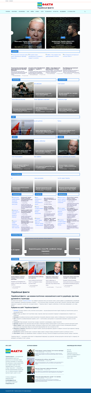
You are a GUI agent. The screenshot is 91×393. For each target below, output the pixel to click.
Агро (42, 11)
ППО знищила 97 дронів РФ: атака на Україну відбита (44, 167)
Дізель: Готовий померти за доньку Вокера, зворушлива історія (49, 208)
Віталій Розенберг (63, 111)
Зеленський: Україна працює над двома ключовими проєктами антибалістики (26, 199)
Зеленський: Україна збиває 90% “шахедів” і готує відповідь (28, 42)
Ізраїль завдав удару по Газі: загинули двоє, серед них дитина (44, 131)
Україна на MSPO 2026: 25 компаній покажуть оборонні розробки (26, 211)
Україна (8, 11)
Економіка (22, 11)
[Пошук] (84, 11)
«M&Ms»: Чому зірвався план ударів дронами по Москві (53, 68)
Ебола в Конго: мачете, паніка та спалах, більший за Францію (72, 198)
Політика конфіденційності (73, 354)
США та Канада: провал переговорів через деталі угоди (68, 109)
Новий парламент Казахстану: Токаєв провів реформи (43, 94)
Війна (32, 11)
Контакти (69, 351)
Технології (48, 11)
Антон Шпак (24, 213)
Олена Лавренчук (48, 201)
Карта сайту (70, 358)
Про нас (69, 349)
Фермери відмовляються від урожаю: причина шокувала (44, 188)
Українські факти (45, 8)
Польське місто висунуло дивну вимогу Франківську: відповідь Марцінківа (63, 42)
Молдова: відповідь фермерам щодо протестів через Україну (67, 188)
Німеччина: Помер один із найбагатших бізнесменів (65, 151)
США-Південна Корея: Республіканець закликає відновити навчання (44, 109)
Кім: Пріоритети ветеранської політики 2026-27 (70, 68)
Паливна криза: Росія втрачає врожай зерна (20, 188)
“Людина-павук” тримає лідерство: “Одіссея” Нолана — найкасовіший (50, 219)
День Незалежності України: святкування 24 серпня (50, 199)
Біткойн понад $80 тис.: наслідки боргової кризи (68, 94)
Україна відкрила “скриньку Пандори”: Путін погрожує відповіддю (20, 93)
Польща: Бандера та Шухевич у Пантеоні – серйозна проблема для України (67, 166)
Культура (55, 11)
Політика (14, 11)
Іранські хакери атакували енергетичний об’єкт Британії (27, 222)
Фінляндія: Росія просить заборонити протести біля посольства (22, 109)
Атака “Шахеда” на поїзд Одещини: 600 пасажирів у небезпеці (45, 151)
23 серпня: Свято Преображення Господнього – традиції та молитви (36, 69)
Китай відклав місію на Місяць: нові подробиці (22, 131)
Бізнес (37, 11)
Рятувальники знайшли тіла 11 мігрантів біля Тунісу (66, 131)
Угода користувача (71, 356)
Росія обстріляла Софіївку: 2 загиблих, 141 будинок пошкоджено (21, 166)
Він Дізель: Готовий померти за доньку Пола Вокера (73, 221)
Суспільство (71, 11)
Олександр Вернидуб (25, 45)
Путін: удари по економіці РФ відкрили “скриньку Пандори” (72, 209)
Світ (28, 11)
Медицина (63, 11)
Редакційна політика (72, 353)
